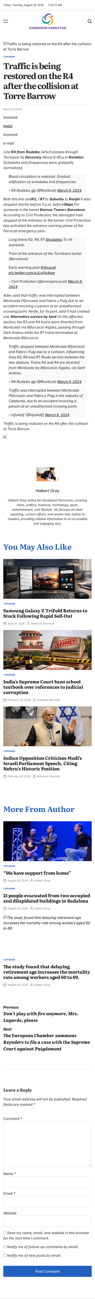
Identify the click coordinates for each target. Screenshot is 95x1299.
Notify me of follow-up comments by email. (43, 1247)
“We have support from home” (37, 872)
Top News (9, 56)
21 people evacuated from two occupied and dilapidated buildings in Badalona (46, 898)
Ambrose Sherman (42, 623)
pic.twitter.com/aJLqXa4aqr (32, 273)
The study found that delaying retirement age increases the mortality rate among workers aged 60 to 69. (46, 971)
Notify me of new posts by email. (34, 1255)
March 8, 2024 (69, 190)
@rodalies (54, 239)
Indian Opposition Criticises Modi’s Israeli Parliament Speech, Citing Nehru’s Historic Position (42, 763)
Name (9, 1173)
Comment (12, 1118)
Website (10, 1213)
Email (9, 1193)
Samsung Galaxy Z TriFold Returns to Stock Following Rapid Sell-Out (45, 613)
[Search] (90, 21)
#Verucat (48, 267)
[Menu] (5, 21)
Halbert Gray (42, 880)
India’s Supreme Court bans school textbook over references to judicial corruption (43, 686)
